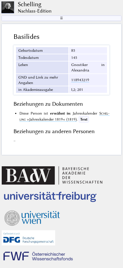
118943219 (80, 79)
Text (84, 119)
